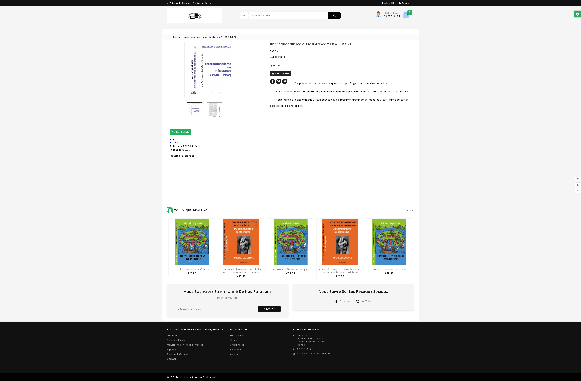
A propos (172, 349)
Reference (176, 146)
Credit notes (237, 344)
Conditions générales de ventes (185, 344)
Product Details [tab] (180, 132)
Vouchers (235, 354)
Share (272, 81)
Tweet (278, 81)
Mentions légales (176, 340)
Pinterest (284, 81)
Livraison (172, 335)
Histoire (174, 142)
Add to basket (281, 73)
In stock (175, 149)
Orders (234, 340)
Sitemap (172, 358)
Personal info (237, 335)
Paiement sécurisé (177, 354)
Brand (173, 139)
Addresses (235, 349)
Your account (240, 329)
